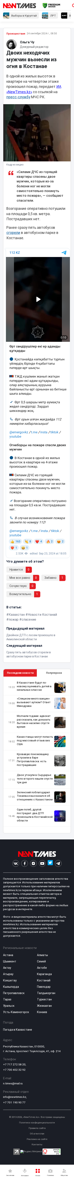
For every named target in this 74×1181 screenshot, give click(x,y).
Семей (41, 961)
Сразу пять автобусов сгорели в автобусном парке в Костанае (28, 654)
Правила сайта (37, 1128)
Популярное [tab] (54, 672)
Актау (7, 967)
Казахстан (17, 615)
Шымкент (9, 961)
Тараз (7, 999)
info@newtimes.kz (14, 1096)
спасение (29, 619)
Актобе (42, 967)
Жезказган (44, 1005)
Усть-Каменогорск (16, 1012)
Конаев (42, 1012)
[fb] (24, 863)
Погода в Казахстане (17, 1029)
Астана (8, 955)
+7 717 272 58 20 (14, 1064)
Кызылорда (11, 986)
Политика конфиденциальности (37, 1122)
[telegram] (58, 863)
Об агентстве (37, 1133)
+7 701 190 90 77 (14, 1102)
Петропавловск (13, 993)
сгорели (13, 233)
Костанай (43, 980)
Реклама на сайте (37, 1139)
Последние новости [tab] (20, 672)
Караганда (44, 974)
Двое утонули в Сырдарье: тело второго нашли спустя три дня (35, 778)
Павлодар (44, 986)
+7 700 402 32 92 (14, 1069)
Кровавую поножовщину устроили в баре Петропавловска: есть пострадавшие (33, 760)
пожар (13, 619)
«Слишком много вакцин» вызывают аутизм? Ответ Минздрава (34, 702)
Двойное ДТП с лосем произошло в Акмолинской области (30, 637)
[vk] (15, 863)
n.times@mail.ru (13, 1083)
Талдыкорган (46, 993)
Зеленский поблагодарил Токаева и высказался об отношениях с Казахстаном (35, 796)
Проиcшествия (15, 33)
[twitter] (50, 863)
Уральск (8, 1005)
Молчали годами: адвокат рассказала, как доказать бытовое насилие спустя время (34, 721)
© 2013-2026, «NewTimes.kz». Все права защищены (37, 1117)
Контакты (37, 1144)
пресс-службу (18, 97)
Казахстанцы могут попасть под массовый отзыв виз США (35, 740)
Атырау (8, 974)
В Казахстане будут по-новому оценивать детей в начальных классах (34, 686)
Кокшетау (10, 980)
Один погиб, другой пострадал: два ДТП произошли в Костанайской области (35, 815)
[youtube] (42, 863)
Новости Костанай (42, 615)
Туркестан (44, 999)
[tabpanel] (37, 755)
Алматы (42, 955)
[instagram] (33, 863)
